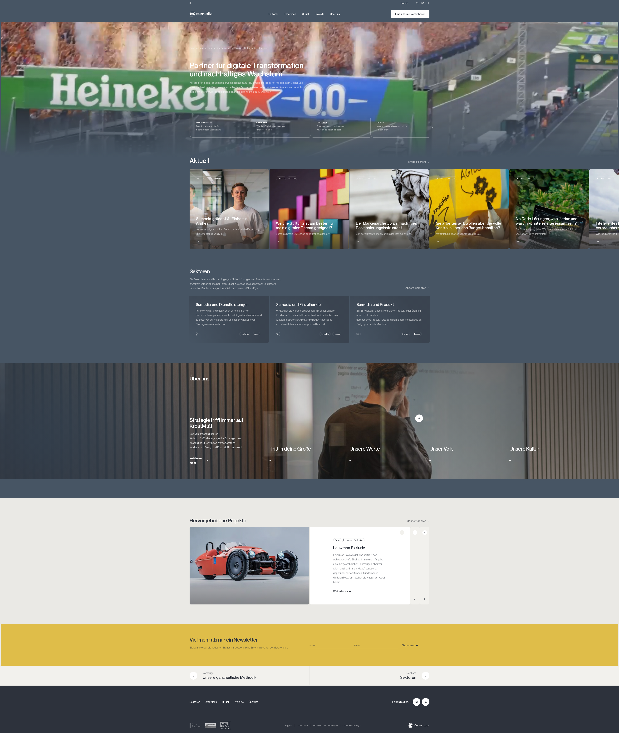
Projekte (319, 14)
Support (288, 725)
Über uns (335, 14)
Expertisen (290, 14)
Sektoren (273, 14)
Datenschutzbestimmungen (325, 725)
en (417, 3)
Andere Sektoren (415, 287)
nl (428, 3)
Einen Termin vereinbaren (410, 14)
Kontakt (404, 3)
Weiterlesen (340, 591)
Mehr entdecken (416, 521)
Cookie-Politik (302, 725)
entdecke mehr (417, 161)
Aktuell (305, 14)
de (422, 3)
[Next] (431, 128)
